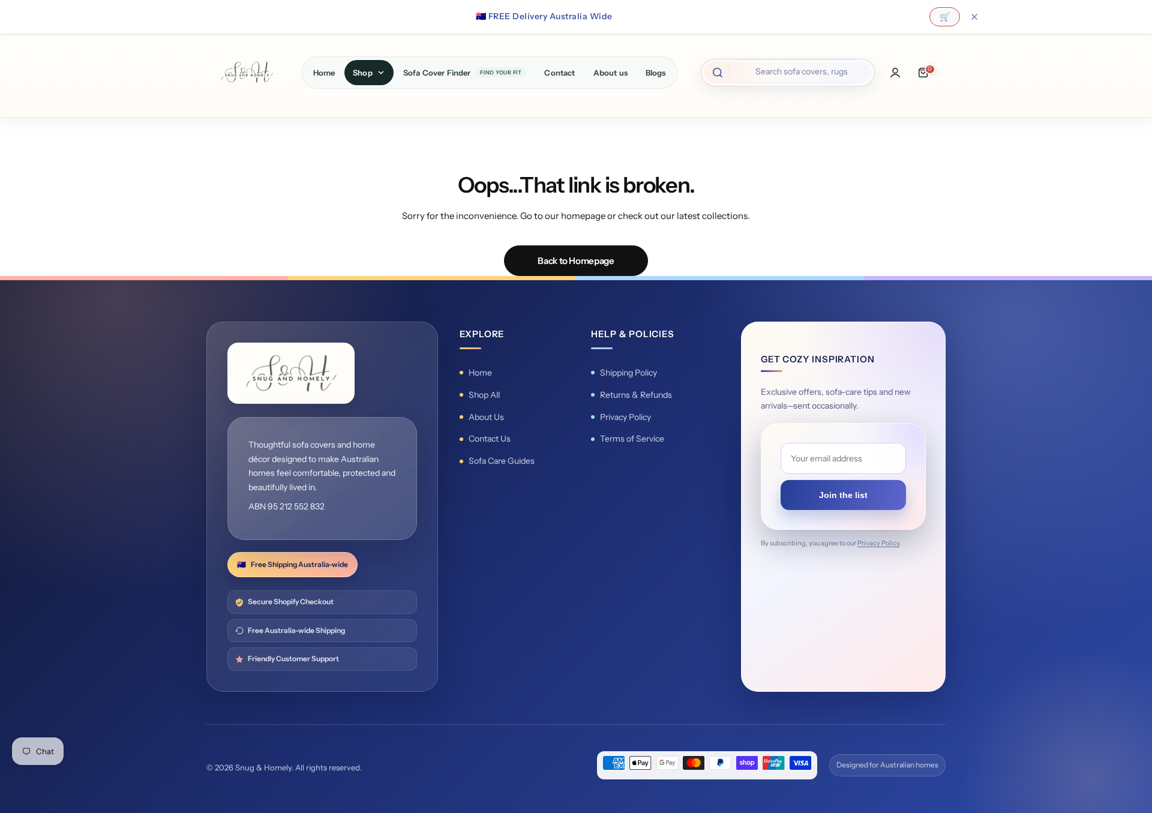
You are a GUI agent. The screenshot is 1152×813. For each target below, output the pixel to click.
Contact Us (490, 438)
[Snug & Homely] (247, 72)
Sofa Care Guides (502, 460)
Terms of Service (632, 438)
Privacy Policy (625, 417)
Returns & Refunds (636, 394)
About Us (486, 417)
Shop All (484, 394)
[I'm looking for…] (717, 72)
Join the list (843, 495)
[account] (895, 72)
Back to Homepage (576, 260)
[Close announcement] (974, 17)
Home (480, 372)
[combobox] (797, 71)
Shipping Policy (628, 372)
